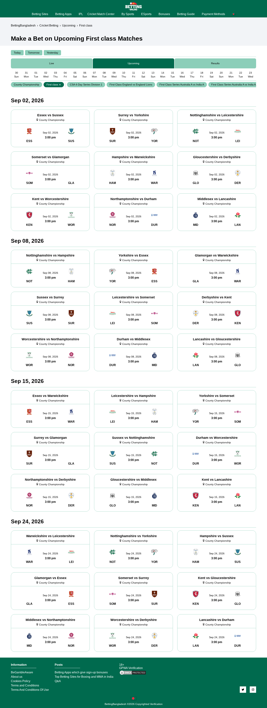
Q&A (58, 681)
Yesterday (52, 52)
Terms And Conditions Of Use (30, 689)
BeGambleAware (22, 672)
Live (51, 63)
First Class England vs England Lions (131, 84)
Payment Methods (213, 14)
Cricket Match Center (100, 14)
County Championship (26, 84)
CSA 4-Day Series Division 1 (86, 84)
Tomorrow (33, 52)
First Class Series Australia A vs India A (181, 84)
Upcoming (133, 63)
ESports (146, 14)
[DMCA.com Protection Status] (132, 674)
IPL (81, 14)
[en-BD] (133, 698)
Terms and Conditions (25, 685)
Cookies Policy (20, 681)
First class (52, 84)
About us (16, 676)
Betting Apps (63, 14)
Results (215, 63)
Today (17, 52)
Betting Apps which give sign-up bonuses (81, 672)
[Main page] (133, 6)
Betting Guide (186, 14)
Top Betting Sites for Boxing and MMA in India (84, 676)
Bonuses (164, 14)
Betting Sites (40, 14)
